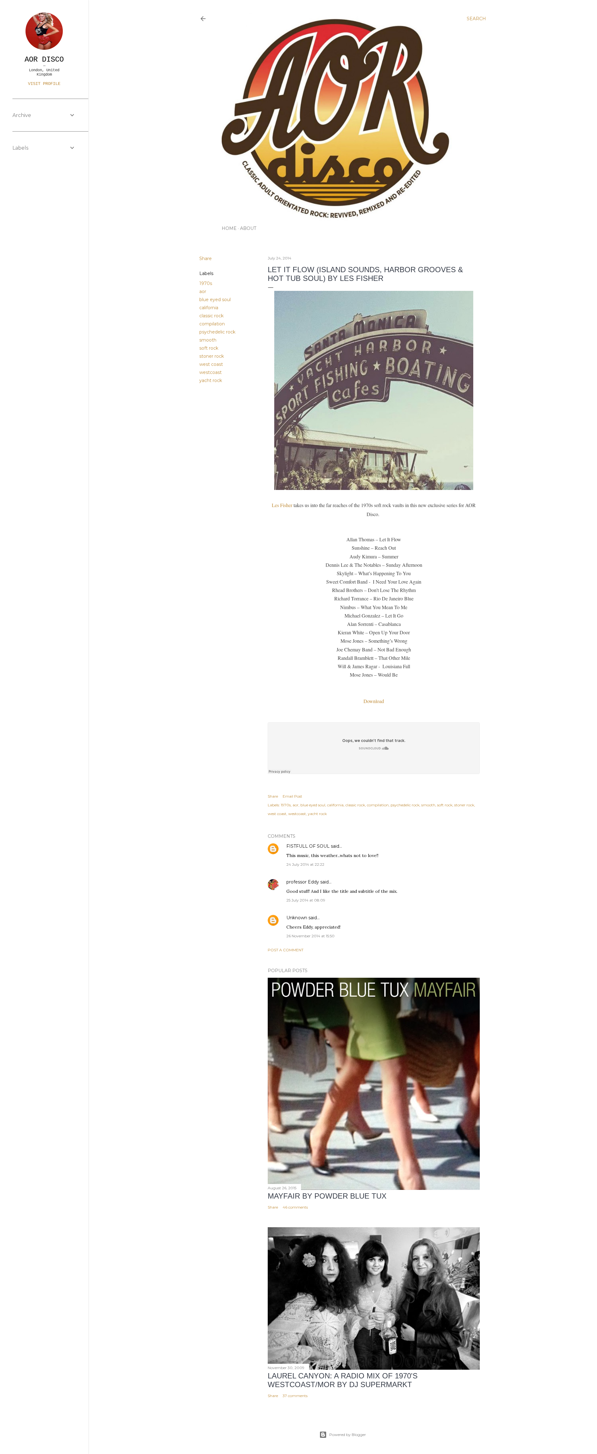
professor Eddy (302, 882)
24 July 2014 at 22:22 (305, 864)
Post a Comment (285, 950)
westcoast (210, 372)
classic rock (211, 316)
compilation (212, 324)
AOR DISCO (44, 59)
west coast (211, 364)
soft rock (208, 348)
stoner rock (211, 356)
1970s (205, 283)
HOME (229, 228)
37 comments (295, 1395)
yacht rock (210, 380)
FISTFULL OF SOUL (308, 846)
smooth (207, 340)
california (208, 307)
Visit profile (44, 83)
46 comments (295, 1207)
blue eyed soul (215, 299)
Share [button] (205, 258)
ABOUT (248, 228)
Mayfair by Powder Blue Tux (327, 1196)
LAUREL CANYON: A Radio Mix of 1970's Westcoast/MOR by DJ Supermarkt (343, 1380)
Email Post (292, 796)
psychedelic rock (217, 332)
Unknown (296, 917)
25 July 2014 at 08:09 (305, 900)
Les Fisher (282, 505)
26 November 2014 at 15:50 (310, 936)
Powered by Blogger (347, 1434)
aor (202, 291)
